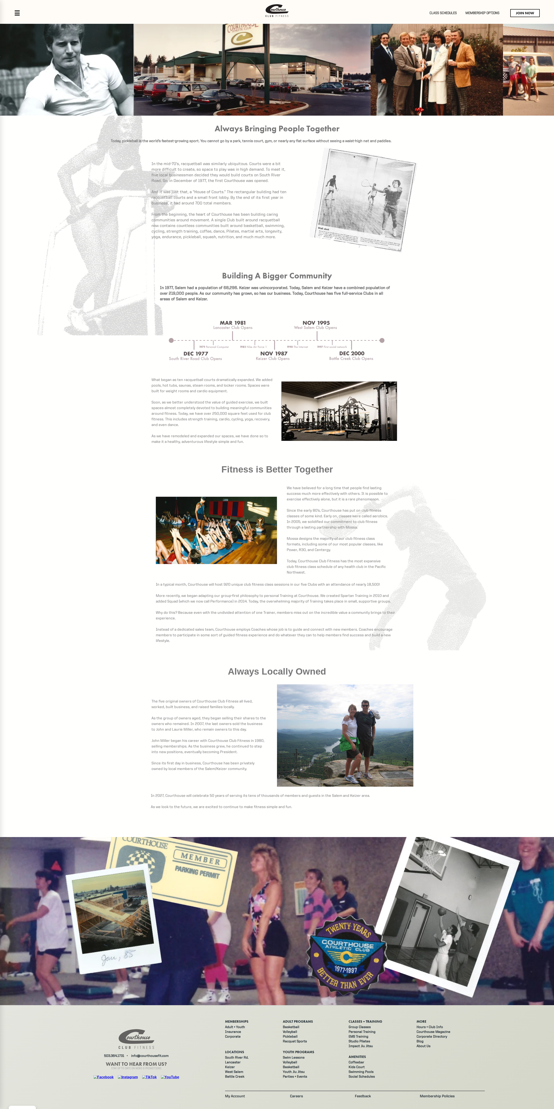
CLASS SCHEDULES (443, 13)
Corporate (233, 1036)
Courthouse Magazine (433, 1032)
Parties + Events (295, 1076)
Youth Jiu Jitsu (294, 1072)
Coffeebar (356, 1062)
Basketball (291, 1027)
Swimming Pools (361, 1072)
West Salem (234, 1072)
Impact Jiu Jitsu (361, 1046)
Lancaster (233, 1062)
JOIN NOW (525, 13)
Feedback (363, 1096)
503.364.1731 (114, 1056)
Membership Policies (437, 1096)
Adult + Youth (235, 1027)
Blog (420, 1041)
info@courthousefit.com (150, 1056)
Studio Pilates (359, 1041)
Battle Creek (234, 1076)
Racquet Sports (295, 1041)
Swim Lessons (293, 1057)
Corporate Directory (432, 1036)
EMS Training (358, 1036)
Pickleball (290, 1036)
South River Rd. (236, 1057)
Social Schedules (362, 1076)
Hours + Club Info (430, 1027)
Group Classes (360, 1027)
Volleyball (290, 1032)
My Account (235, 1096)
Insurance (233, 1032)
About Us (423, 1046)
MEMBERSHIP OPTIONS (482, 13)
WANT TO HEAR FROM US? (136, 1064)
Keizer (230, 1067)
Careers (296, 1096)
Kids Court (357, 1067)
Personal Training (362, 1032)
